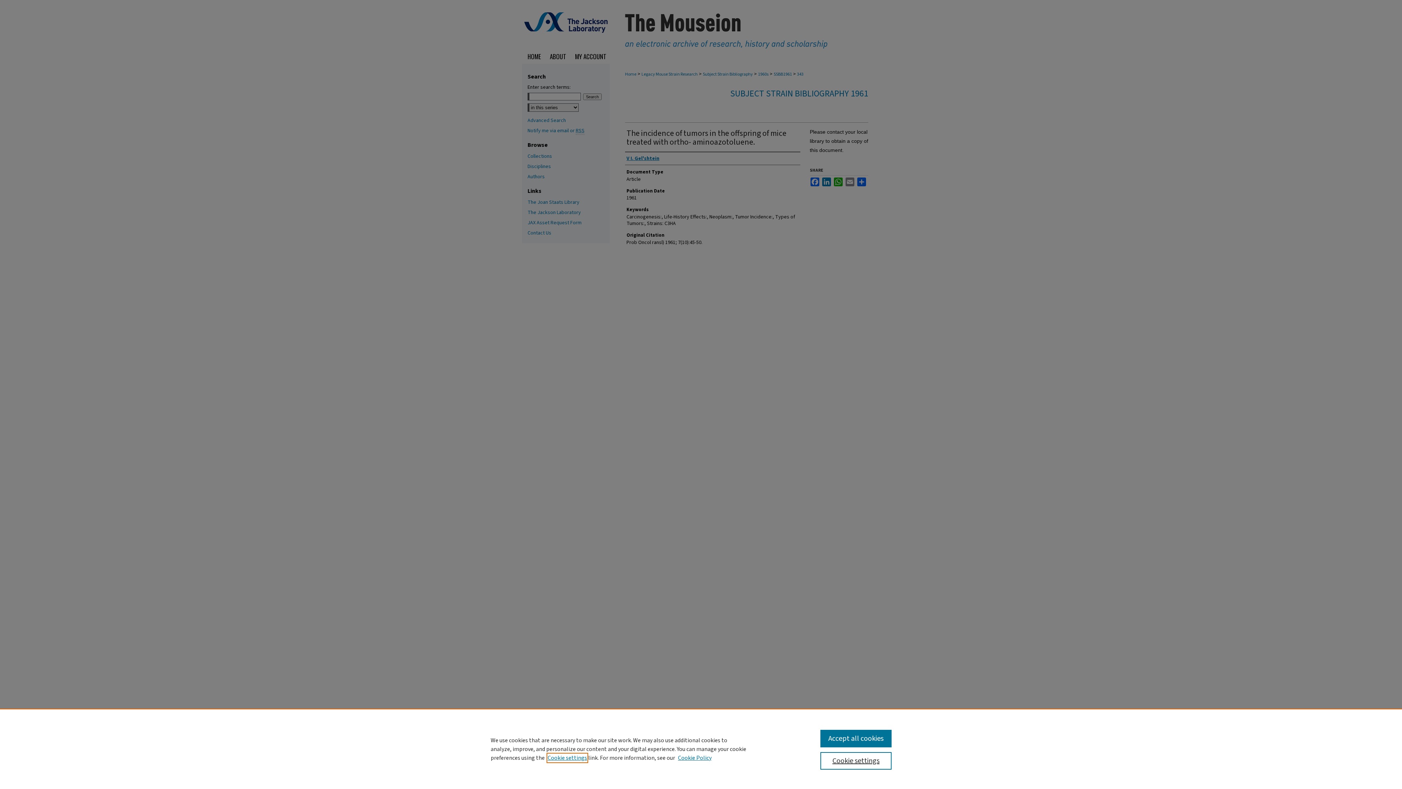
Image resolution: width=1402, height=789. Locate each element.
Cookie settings (567, 758)
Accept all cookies (856, 738)
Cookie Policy (695, 758)
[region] (701, 749)
